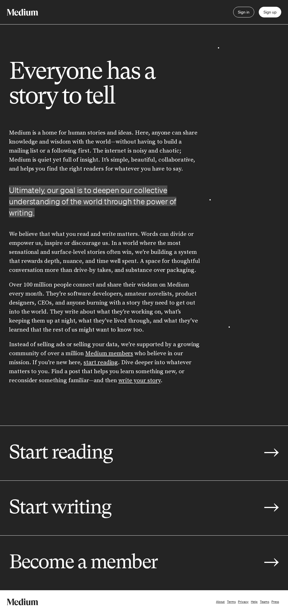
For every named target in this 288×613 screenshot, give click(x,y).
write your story (139, 380)
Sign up (270, 12)
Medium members (109, 353)
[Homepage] (22, 12)
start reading (101, 362)
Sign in (243, 12)
